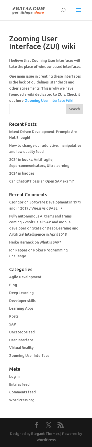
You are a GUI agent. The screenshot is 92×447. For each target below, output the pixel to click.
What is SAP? (50, 242)
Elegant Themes (45, 434)
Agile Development (25, 277)
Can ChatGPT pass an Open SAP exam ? (41, 181)
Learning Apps (21, 308)
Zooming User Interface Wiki (49, 101)
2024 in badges (21, 173)
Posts (13, 316)
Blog (13, 285)
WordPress (46, 440)
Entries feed (19, 384)
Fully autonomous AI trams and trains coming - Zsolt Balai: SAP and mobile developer (40, 222)
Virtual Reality (21, 348)
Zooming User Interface (29, 356)
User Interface (21, 340)
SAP (12, 324)
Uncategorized (22, 332)
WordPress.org (21, 400)
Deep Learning (21, 293)
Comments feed (22, 392)
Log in (14, 376)
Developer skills (22, 301)
